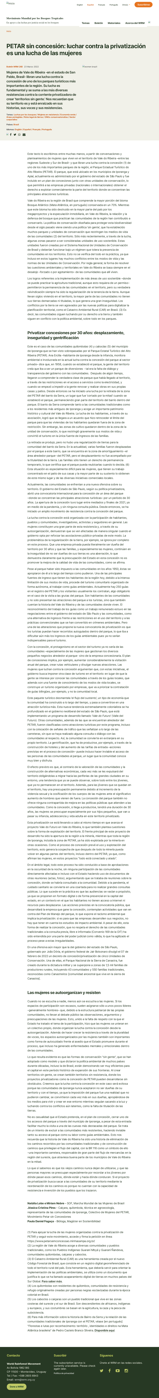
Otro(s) (125, 5)
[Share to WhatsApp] (19, 134)
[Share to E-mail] (24, 134)
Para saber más (52, 1281)
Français (101, 5)
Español (90, 5)
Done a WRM (16, 1386)
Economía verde (67, 114)
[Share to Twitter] (15, 134)
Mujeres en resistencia (48, 114)
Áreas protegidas (14, 117)
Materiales (114, 23)
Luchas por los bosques (25, 114)
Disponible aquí (104, 1330)
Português (114, 5)
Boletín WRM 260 (14, 66)
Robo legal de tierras (33, 117)
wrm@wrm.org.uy (25, 1379)
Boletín (99, 23)
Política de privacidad (64, 1373)
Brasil (16, 124)
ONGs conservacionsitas (56, 117)
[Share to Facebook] (11, 134)
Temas (86, 23)
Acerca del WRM (135, 23)
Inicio (8, 31)
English (80, 5)
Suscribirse (144, 4)
